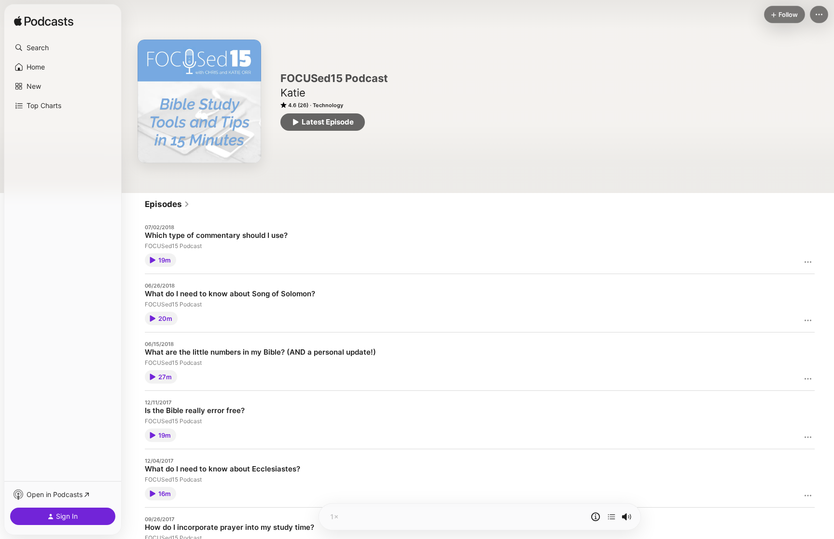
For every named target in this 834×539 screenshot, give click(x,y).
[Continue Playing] (611, 517)
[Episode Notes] (595, 517)
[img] (43, 22)
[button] (63, 48)
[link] (167, 204)
